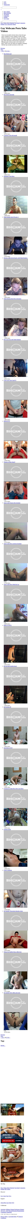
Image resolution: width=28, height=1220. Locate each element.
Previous (3, 48)
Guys (5, 3)
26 (2, 51)
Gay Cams (6, 18)
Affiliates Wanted (10, 1209)
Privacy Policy (4, 1216)
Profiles (5, 17)
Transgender (7, 4)
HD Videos (13, 24)
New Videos (7, 11)
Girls (5, 2)
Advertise (3, 1209)
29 (7, 51)
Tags (7, 1196)
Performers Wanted (19, 1209)
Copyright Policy (12, 1216)
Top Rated (6, 14)
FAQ (13, 1202)
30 (8, 51)
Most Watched (7, 13)
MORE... (3, 1045)
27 (3, 51)
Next (2, 49)
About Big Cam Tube (6, 1202)
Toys (10, 1196)
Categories (6, 16)
